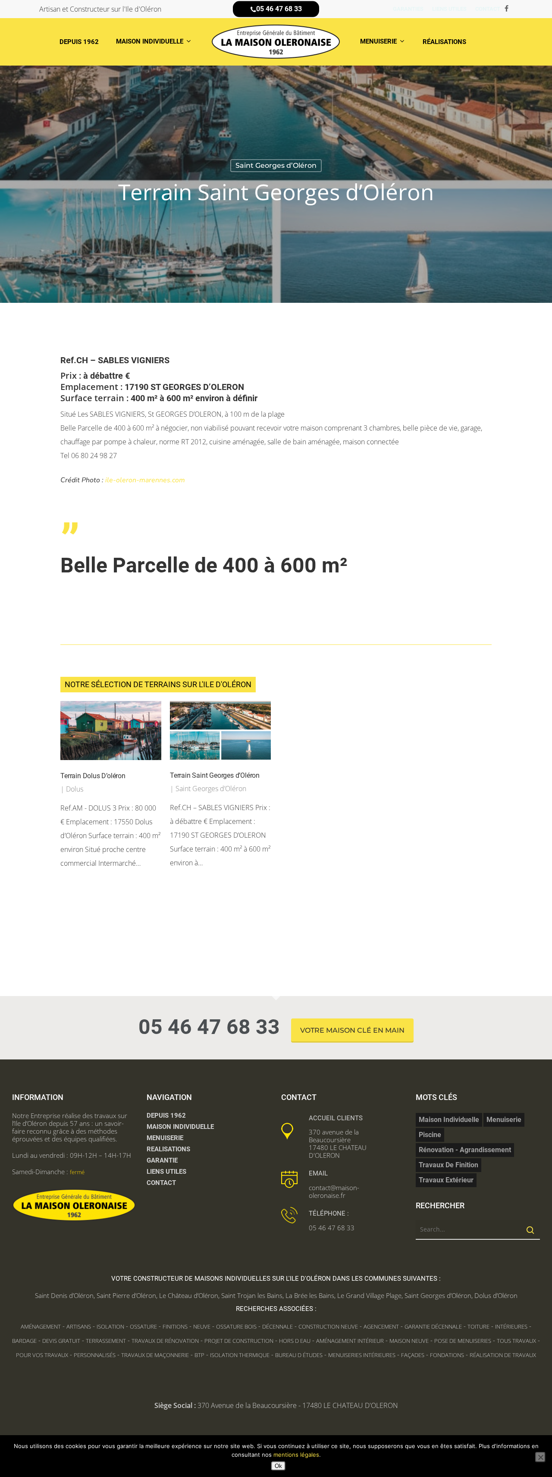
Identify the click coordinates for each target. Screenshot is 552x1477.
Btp (199, 1355)
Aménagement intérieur (350, 1341)
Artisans (78, 1326)
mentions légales (296, 1454)
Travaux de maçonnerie (155, 1355)
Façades (412, 1355)
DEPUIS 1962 (166, 1115)
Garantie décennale (433, 1326)
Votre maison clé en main (352, 1030)
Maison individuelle (449, 1120)
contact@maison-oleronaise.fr (334, 1191)
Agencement (381, 1326)
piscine (430, 1135)
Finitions (175, 1326)
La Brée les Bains (309, 1295)
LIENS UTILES (166, 1171)
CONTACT (161, 1183)
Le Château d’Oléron (188, 1295)
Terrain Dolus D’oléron (92, 776)
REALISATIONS (168, 1149)
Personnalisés (95, 1355)
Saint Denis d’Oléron (64, 1295)
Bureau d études (299, 1355)
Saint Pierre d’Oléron (126, 1295)
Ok (278, 1466)
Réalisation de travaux (503, 1355)
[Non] (540, 1457)
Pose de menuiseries (462, 1341)
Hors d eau (294, 1341)
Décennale (277, 1326)
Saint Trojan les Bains (251, 1295)
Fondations (447, 1355)
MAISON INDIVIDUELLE (180, 1127)
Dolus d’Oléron (496, 1295)
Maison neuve (409, 1341)
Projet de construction (238, 1341)
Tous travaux (516, 1341)
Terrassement (106, 1341)
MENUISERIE (165, 1138)
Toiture (478, 1326)
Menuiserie (503, 1120)
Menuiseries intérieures (361, 1355)
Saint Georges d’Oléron (276, 165)
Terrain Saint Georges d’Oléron (215, 775)
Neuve (201, 1326)
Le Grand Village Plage (369, 1295)
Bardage (24, 1341)
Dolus (74, 789)
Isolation (110, 1326)
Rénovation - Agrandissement (465, 1150)
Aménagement (41, 1326)
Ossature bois (236, 1326)
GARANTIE (162, 1160)
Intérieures (511, 1326)
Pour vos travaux (42, 1355)
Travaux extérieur (446, 1180)
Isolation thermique (240, 1355)
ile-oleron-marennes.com (145, 480)
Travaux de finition (448, 1165)
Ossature (143, 1326)
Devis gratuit (61, 1341)
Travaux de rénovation (165, 1341)
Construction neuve (328, 1326)
